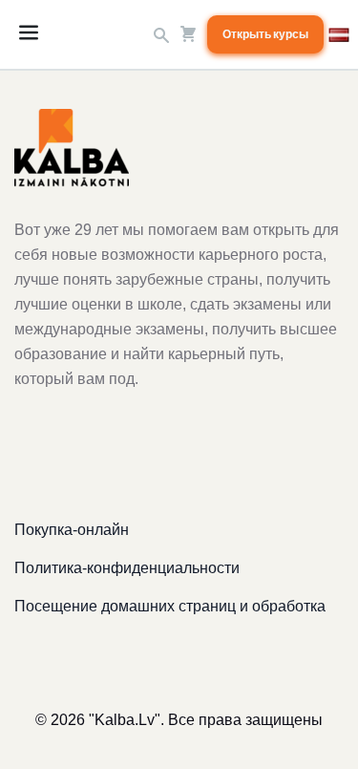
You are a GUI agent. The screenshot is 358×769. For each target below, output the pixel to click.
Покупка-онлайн (71, 530)
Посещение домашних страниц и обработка (170, 606)
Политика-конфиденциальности (127, 568)
